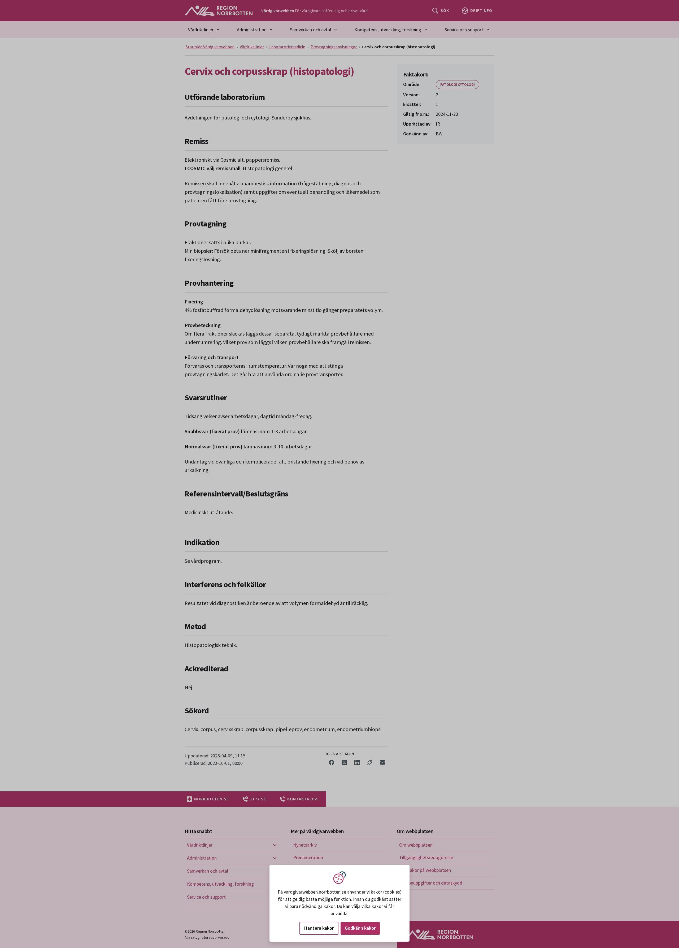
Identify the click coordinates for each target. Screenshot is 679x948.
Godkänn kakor (360, 928)
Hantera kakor (319, 928)
